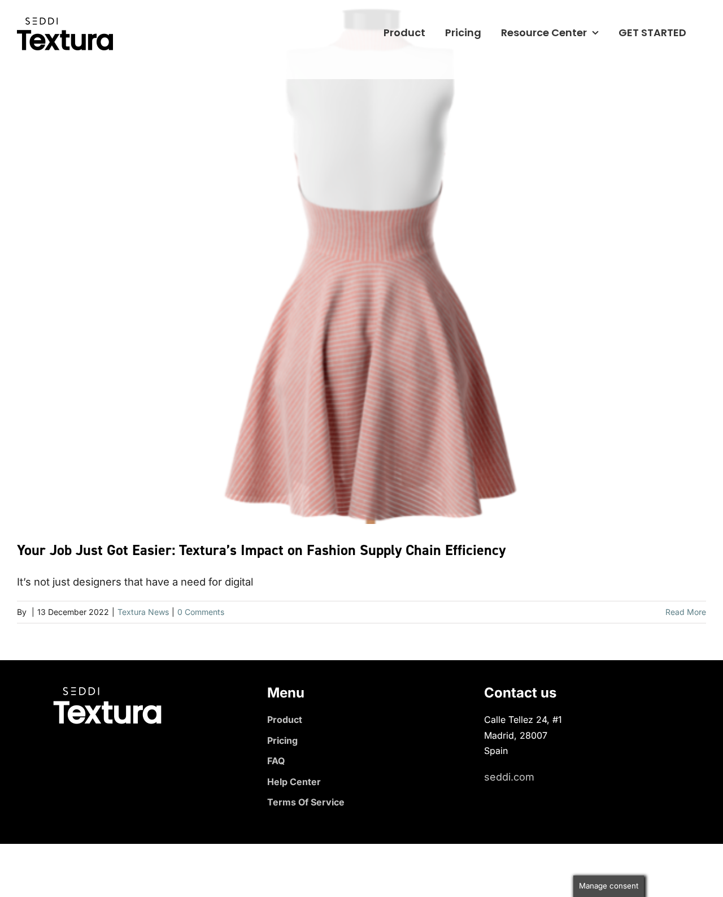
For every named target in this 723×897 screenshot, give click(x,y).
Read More (685, 612)
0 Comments (200, 612)
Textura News (143, 612)
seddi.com (509, 777)
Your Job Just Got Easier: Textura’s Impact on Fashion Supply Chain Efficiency (261, 550)
